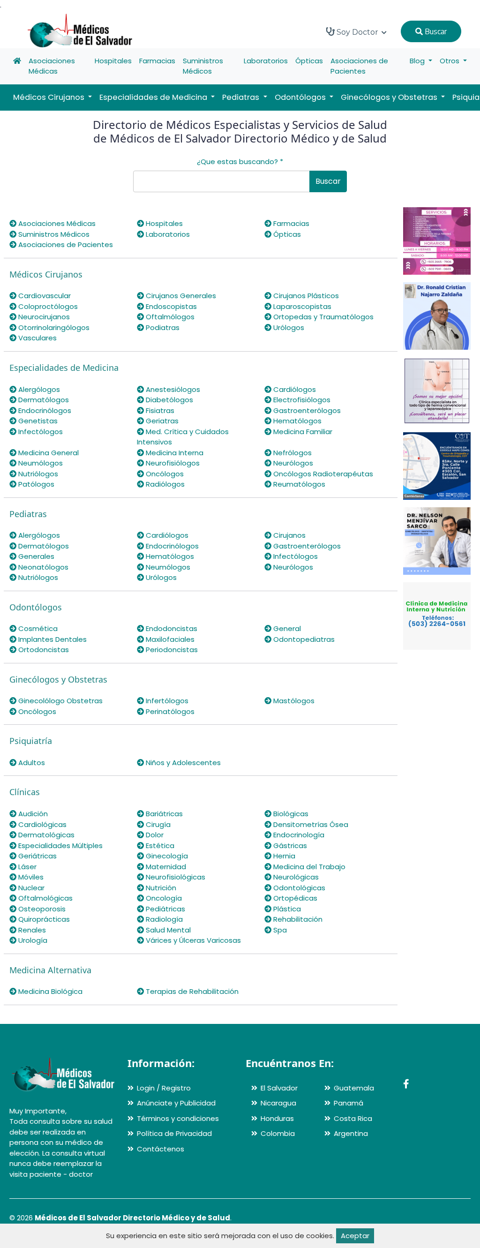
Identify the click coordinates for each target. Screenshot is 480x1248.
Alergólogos (38, 389)
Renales (31, 930)
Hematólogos (296, 421)
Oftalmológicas (44, 898)
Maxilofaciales (169, 639)
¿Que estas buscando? (240, 161)
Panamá (348, 1103)
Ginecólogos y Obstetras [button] (390, 97)
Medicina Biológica (49, 991)
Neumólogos (39, 463)
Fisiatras (159, 410)
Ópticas (309, 61)
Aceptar (355, 1235)
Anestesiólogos (172, 389)
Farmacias (157, 61)
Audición (32, 814)
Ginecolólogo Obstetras (59, 701)
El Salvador (279, 1088)
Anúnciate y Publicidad (176, 1103)
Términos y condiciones (178, 1118)
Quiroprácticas (43, 919)
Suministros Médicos (203, 66)
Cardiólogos (293, 389)
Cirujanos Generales (180, 296)
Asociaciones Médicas (52, 66)
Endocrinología (297, 835)
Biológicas (289, 814)
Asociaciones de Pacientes (359, 66)
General (286, 628)
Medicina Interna (173, 453)
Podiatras (162, 327)
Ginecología (166, 856)
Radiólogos (164, 484)
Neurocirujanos (43, 317)
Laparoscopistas (301, 306)
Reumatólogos (298, 484)
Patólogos (35, 484)
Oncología (163, 898)
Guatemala (354, 1088)
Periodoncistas (171, 649)
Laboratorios (266, 61)
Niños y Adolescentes (182, 762)
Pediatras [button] (241, 97)
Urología (31, 940)
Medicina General (47, 453)
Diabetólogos (168, 400)
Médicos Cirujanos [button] (49, 97)
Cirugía (157, 824)
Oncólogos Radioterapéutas (322, 474)
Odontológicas (298, 888)
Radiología (163, 919)
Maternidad (165, 867)
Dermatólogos (42, 400)
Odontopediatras (303, 639)
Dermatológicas (45, 835)
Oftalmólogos (169, 317)
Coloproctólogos (47, 306)
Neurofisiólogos (172, 463)
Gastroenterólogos (306, 410)
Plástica (286, 909)
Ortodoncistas (42, 649)
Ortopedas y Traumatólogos (322, 317)
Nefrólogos (291, 453)
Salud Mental (167, 930)
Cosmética (37, 628)
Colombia (278, 1133)
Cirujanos (288, 535)
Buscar (435, 31)
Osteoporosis (41, 909)
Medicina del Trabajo (308, 867)
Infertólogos (166, 701)
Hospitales (113, 61)
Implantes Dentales (51, 639)
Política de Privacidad (174, 1133)
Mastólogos (293, 701)
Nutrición (160, 888)
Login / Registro (164, 1088)
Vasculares (36, 338)
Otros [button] (450, 61)
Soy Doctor (357, 32)
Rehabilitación (296, 919)
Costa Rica (353, 1118)
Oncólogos (164, 474)
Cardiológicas (41, 824)
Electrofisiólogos (300, 400)
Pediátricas (164, 909)
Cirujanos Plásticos (305, 296)
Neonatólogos (42, 567)
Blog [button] (418, 61)
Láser (26, 867)
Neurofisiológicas (174, 877)
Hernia (283, 856)
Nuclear (30, 888)
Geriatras (161, 421)
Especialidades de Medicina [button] (154, 97)
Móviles (30, 877)
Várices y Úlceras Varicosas (192, 940)
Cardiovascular (43, 296)
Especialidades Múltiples (59, 845)
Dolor (154, 835)
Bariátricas (163, 814)
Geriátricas (36, 856)
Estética (159, 845)
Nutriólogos (37, 474)
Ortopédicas (294, 898)
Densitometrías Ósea (309, 824)
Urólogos (287, 327)
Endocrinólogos (43, 410)
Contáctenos (160, 1149)
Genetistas (37, 421)
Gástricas (289, 845)
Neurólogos (292, 463)
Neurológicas (295, 877)
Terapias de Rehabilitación (191, 991)
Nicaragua (278, 1103)
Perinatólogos (169, 711)
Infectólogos (39, 431)
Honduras (277, 1118)
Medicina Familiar (301, 431)
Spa (279, 930)
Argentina (351, 1133)
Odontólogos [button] (301, 97)
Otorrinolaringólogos (53, 327)
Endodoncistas (170, 628)
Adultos (30, 762)
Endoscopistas (170, 306)
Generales (35, 556)
